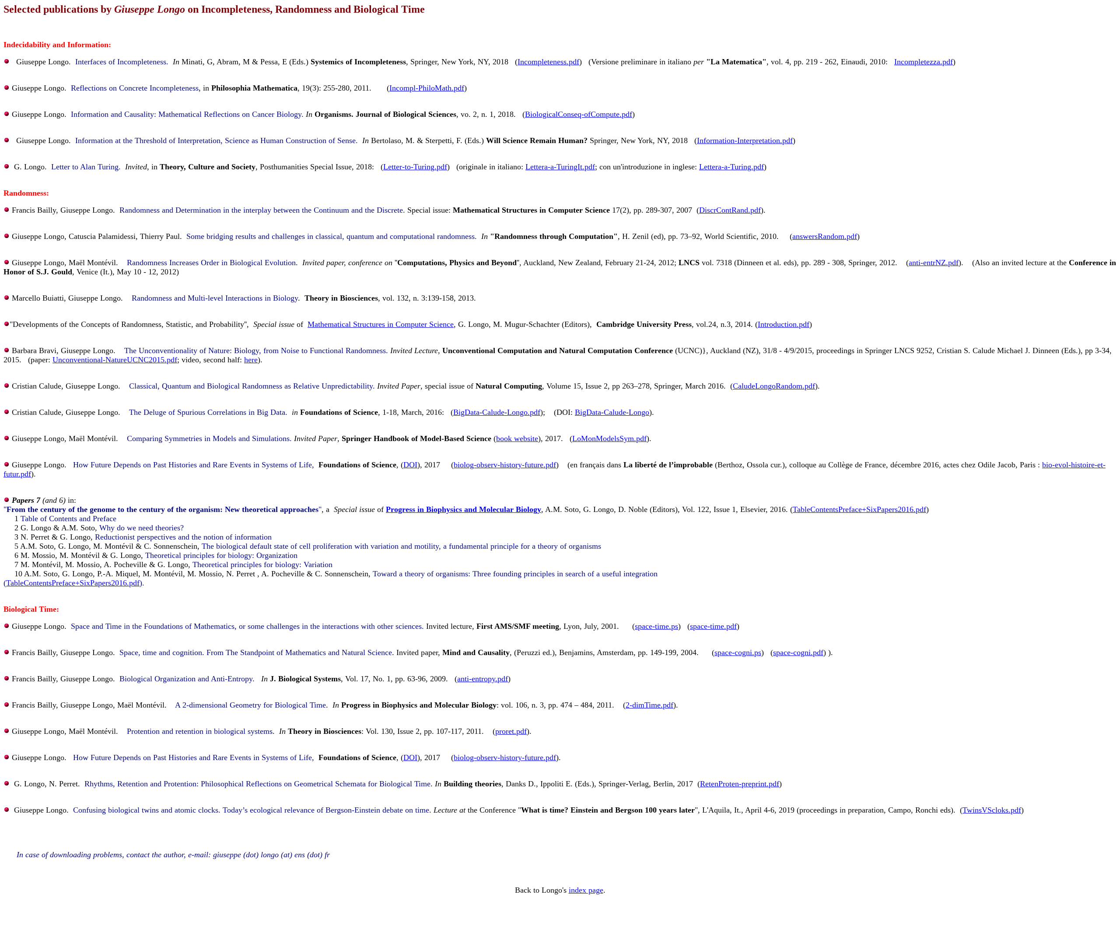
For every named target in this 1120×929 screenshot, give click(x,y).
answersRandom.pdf (824, 236)
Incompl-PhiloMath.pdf (426, 88)
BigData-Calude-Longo (612, 412)
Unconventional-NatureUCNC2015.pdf (114, 359)
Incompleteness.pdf (548, 61)
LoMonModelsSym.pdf (609, 438)
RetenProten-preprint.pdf (739, 783)
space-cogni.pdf (798, 652)
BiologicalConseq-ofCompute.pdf (578, 114)
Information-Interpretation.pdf (745, 140)
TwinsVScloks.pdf (991, 810)
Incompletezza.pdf (923, 61)
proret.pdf (511, 731)
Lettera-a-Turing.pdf (731, 166)
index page (586, 890)
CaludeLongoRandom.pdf (774, 386)
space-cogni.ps (737, 652)
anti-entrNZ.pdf (934, 262)
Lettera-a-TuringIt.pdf (560, 166)
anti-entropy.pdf (482, 678)
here (251, 359)
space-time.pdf (713, 626)
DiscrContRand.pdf (730, 210)
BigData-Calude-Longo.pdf (496, 412)
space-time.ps (656, 626)
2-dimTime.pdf (649, 705)
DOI (410, 464)
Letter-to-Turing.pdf (415, 166)
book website (517, 438)
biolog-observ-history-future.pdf (505, 464)
